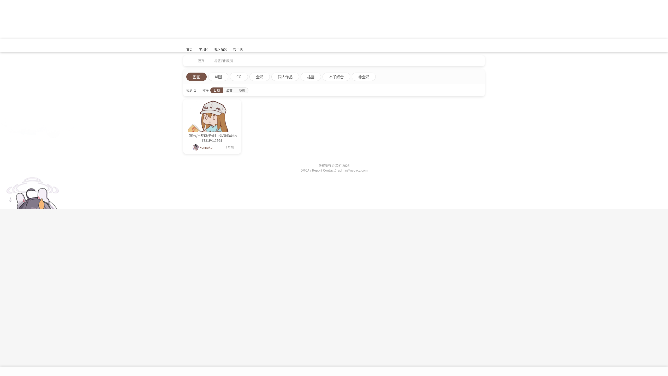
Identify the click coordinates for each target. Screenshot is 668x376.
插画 (310, 76)
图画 (196, 76)
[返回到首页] (188, 59)
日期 (217, 90)
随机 (242, 90)
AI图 (218, 76)
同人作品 (285, 76)
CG (238, 76)
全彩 (259, 76)
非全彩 (363, 76)
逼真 (201, 60)
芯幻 (338, 165)
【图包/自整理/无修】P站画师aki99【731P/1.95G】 (212, 138)
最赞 (229, 90)
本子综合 (336, 76)
